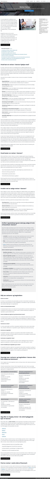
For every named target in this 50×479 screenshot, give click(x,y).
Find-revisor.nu (4, 1)
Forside (27, 1)
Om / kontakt (43, 1)
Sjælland (37, 1)
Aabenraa (4, 428)
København (4, 432)
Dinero (4, 244)
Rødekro (3, 430)
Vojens (3, 434)
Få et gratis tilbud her (20, 10)
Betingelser (48, 478)
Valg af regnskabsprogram (29, 10)
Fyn (34, 1)
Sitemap (45, 478)
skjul (11, 48)
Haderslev (4, 436)
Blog (42, 478)
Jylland (31, 1)
